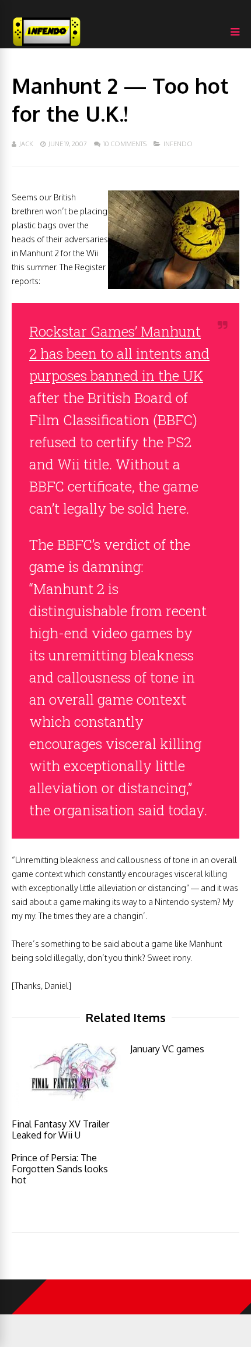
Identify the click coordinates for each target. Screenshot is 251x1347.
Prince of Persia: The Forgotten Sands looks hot (60, 1169)
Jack (26, 144)
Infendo (178, 144)
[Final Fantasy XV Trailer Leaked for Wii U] (66, 1105)
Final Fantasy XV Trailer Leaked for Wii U (60, 1129)
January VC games (167, 1049)
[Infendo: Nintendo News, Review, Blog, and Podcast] (47, 45)
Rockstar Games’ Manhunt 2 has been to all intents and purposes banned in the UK (119, 353)
